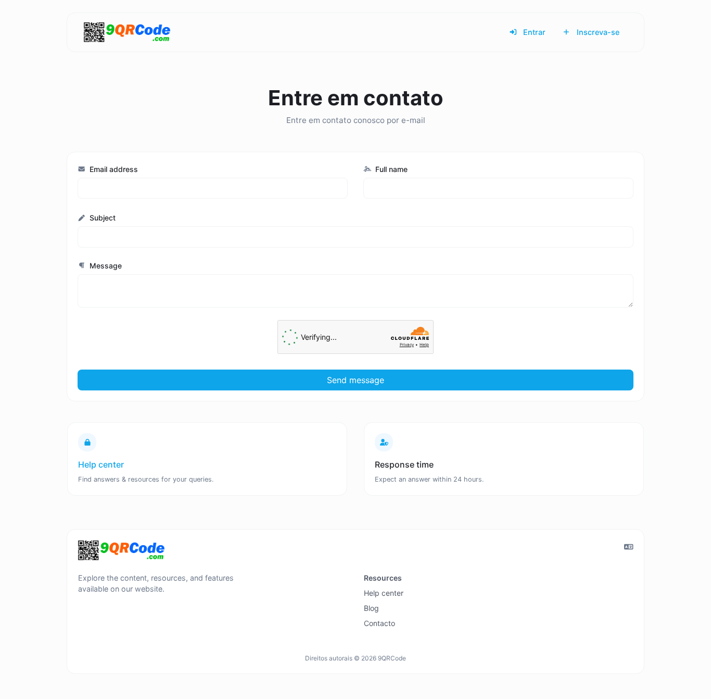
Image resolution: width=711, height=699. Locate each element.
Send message (355, 380)
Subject (101, 217)
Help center (383, 592)
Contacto (379, 623)
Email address (112, 169)
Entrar (533, 32)
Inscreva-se (597, 32)
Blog (371, 608)
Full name (390, 169)
